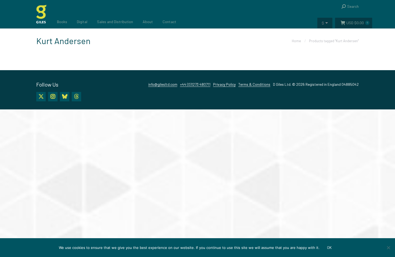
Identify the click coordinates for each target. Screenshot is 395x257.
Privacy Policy (224, 84)
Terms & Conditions (254, 84)
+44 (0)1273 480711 (195, 84)
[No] (388, 247)
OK (329, 247)
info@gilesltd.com (162, 84)
